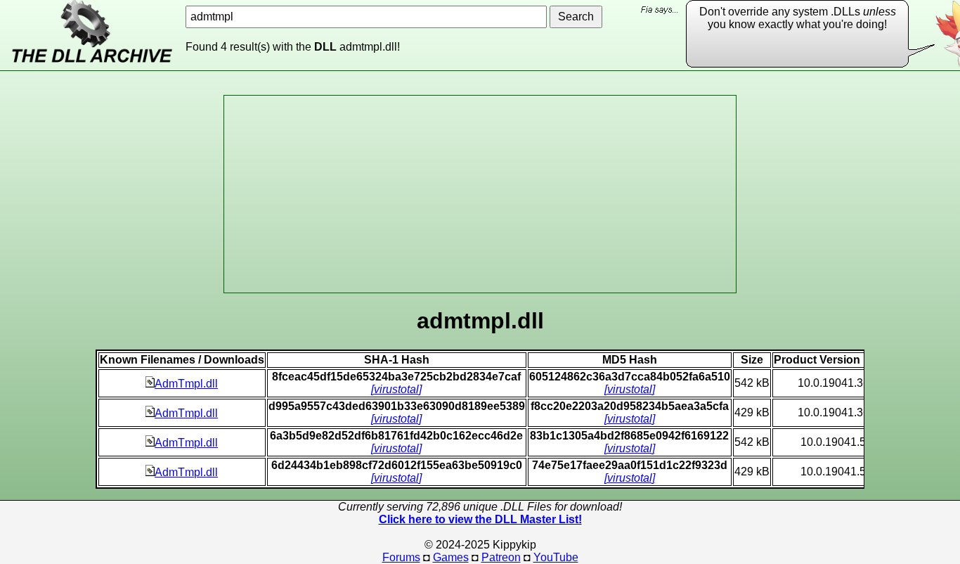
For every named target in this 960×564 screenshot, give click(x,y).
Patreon (501, 557)
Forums (401, 557)
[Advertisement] (480, 194)
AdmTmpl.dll (186, 384)
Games (451, 557)
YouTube (555, 557)
